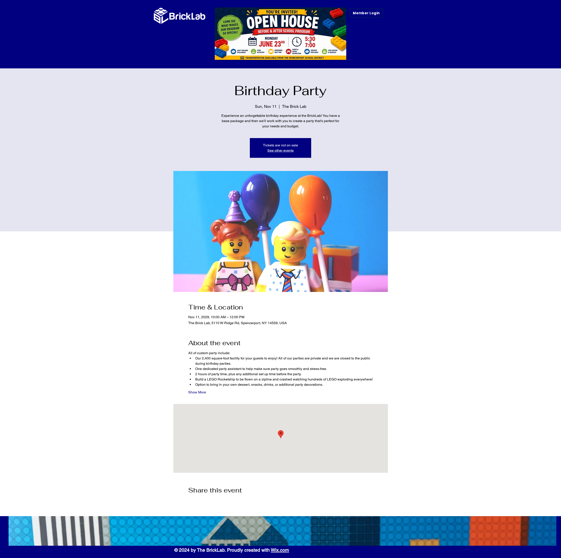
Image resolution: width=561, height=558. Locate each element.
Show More (197, 392)
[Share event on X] (201, 502)
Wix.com (280, 550)
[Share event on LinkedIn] (212, 502)
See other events (280, 150)
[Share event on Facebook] (190, 502)
